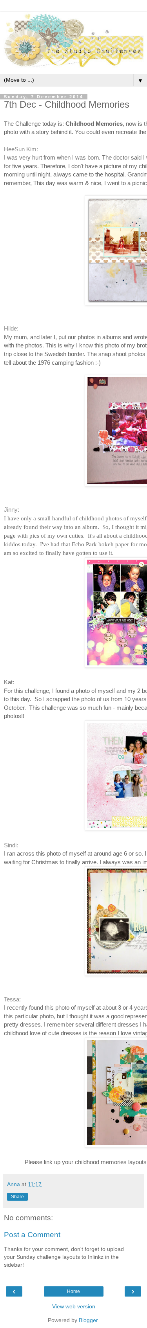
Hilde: (11, 328)
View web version (73, 1306)
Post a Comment (32, 1235)
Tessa (11, 999)
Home (73, 1291)
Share (17, 1196)
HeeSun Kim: (21, 149)
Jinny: (11, 509)
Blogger (88, 1320)
